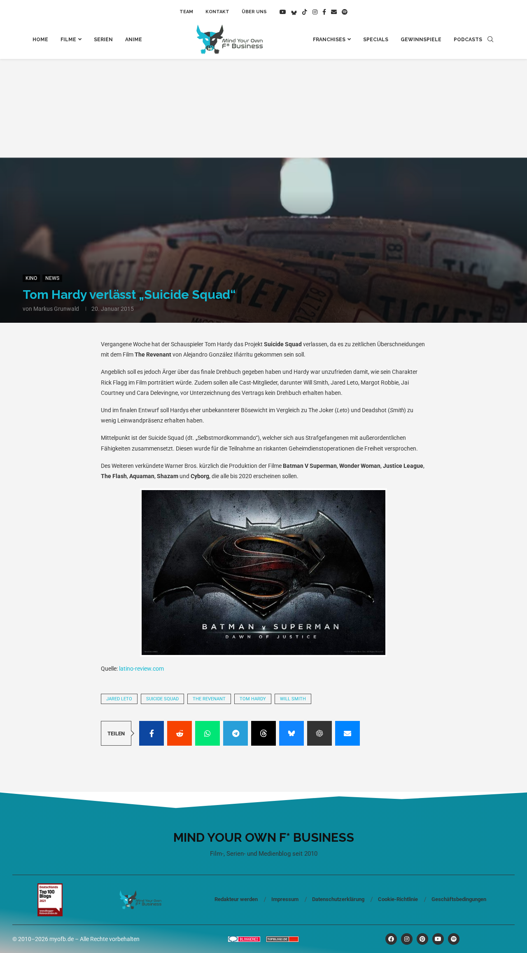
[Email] (334, 12)
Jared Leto (119, 699)
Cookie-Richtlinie (398, 899)
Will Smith (293, 699)
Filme (68, 39)
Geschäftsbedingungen (458, 899)
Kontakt (217, 11)
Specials (375, 39)
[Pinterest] (422, 939)
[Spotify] (344, 12)
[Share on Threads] (263, 733)
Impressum (284, 899)
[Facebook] (324, 12)
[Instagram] (315, 12)
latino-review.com (141, 668)
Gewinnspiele (421, 39)
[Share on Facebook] (151, 733)
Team (186, 11)
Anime (133, 39)
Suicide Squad (162, 699)
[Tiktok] (304, 12)
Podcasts (468, 39)
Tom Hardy (253, 699)
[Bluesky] (294, 12)
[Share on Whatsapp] (207, 733)
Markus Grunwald (56, 308)
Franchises (329, 39)
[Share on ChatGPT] (319, 733)
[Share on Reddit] (179, 733)
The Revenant (209, 699)
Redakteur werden (236, 899)
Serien (103, 39)
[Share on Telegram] (235, 733)
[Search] (490, 39)
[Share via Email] (347, 733)
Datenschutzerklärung (338, 899)
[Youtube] (283, 12)
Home (40, 39)
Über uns (254, 11)
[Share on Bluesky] (291, 733)
